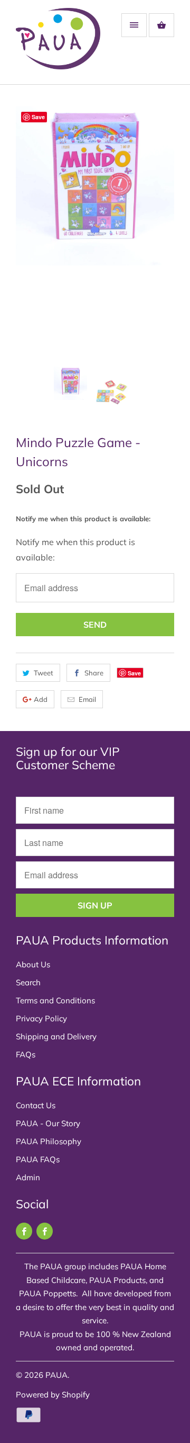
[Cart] (161, 25)
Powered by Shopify (53, 1394)
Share (93, 673)
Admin (28, 1177)
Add (41, 699)
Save (134, 673)
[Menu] (134, 25)
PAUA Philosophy (48, 1141)
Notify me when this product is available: (83, 518)
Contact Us (35, 1105)
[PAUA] (58, 46)
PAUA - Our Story (48, 1123)
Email (87, 699)
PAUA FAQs (38, 1159)
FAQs (25, 1054)
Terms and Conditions (55, 1000)
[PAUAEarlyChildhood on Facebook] (44, 1231)
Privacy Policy (41, 1018)
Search (28, 982)
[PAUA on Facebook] (24, 1231)
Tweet (43, 673)
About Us (33, 964)
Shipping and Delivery (56, 1036)
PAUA (56, 1375)
